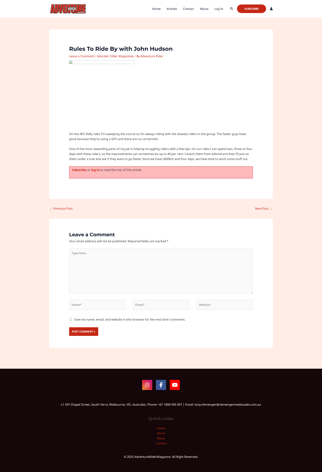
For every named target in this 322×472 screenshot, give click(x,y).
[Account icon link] (271, 8)
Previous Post (61, 208)
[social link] (147, 385)
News (161, 438)
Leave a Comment (81, 56)
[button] (231, 8)
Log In (218, 9)
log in (95, 170)
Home (156, 9)
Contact (188, 9)
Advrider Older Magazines (115, 56)
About (204, 9)
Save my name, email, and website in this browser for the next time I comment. (129, 319)
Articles (172, 9)
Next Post (263, 208)
